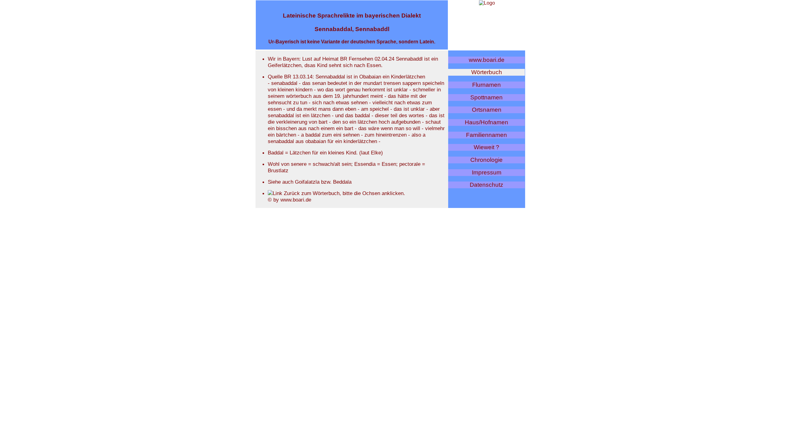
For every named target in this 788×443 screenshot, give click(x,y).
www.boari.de (487, 60)
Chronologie (486, 160)
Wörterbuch (486, 72)
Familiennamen (486, 135)
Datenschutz (486, 185)
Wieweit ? (486, 147)
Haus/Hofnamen (486, 122)
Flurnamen (486, 85)
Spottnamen (486, 97)
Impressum (486, 172)
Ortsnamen (486, 109)
